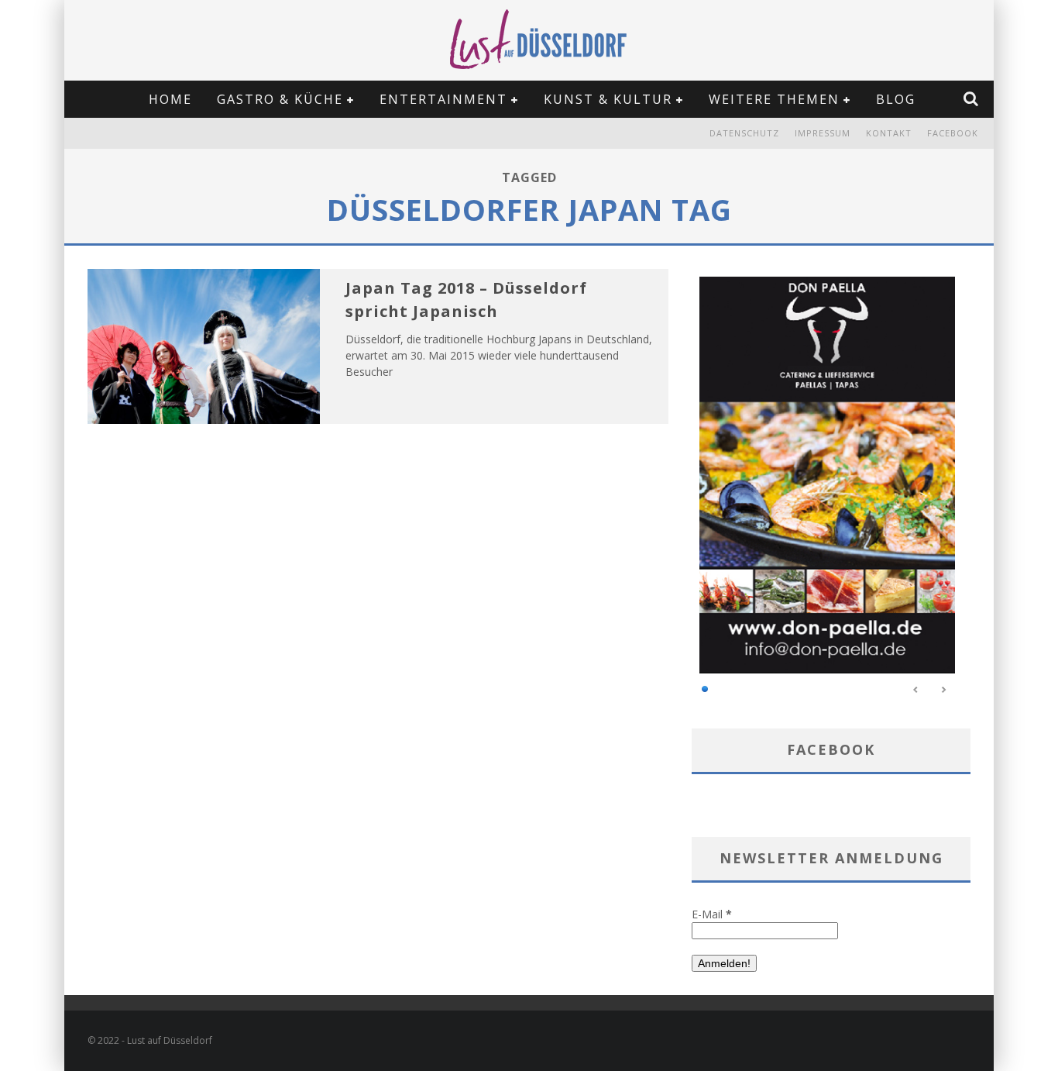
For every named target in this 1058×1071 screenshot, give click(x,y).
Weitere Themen (774, 99)
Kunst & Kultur (608, 99)
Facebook (952, 133)
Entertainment (443, 99)
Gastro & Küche (280, 99)
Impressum (822, 133)
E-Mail (712, 914)
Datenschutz (744, 133)
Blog (895, 99)
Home (170, 99)
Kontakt (889, 133)
